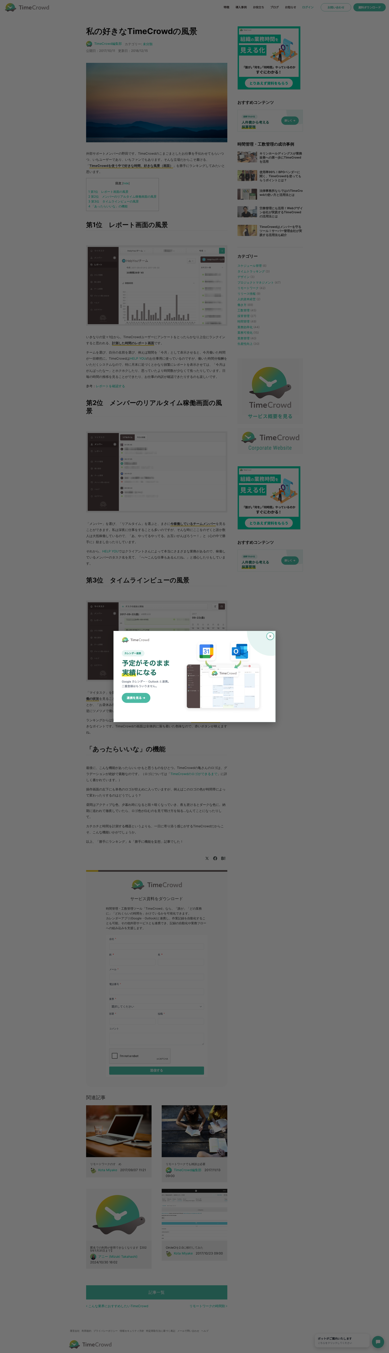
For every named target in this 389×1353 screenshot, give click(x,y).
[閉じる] (270, 636)
